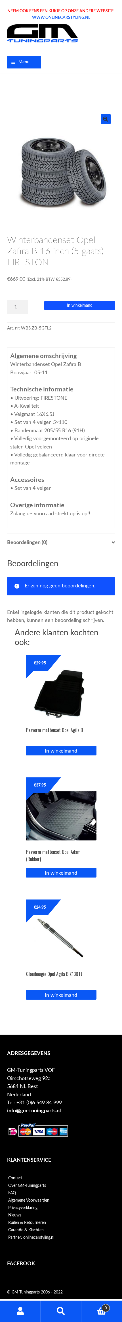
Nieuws (14, 1215)
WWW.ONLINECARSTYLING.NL (61, 18)
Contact (15, 1178)
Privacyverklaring (22, 1208)
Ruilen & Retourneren (27, 1223)
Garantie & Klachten (26, 1230)
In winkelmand (79, 306)
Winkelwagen (94, 1306)
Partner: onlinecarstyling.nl (31, 1238)
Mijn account (20, 1311)
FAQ (12, 1193)
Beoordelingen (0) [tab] (27, 542)
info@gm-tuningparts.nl (34, 1110)
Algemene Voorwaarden (28, 1200)
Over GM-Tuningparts (27, 1186)
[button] (106, 119)
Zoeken (61, 1311)
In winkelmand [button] (61, 751)
